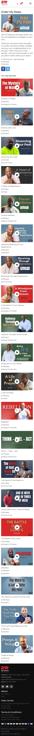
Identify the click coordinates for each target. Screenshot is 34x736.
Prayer (5, 192)
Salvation (6, 64)
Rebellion (5, 422)
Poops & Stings (7, 655)
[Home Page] (4, 3)
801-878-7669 (11, 682)
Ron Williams (5, 694)
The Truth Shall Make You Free (14, 626)
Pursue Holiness (8, 215)
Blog (2, 696)
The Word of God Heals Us (12, 480)
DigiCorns (16, 734)
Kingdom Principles (10, 104)
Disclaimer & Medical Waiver (10, 717)
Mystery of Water (8, 99)
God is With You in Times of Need (15, 509)
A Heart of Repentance (10, 186)
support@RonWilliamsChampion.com (13, 679)
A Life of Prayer (7, 393)
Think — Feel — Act (9, 451)
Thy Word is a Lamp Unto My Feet (15, 597)
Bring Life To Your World (11, 364)
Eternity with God (8, 128)
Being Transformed (9, 221)
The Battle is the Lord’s (10, 538)
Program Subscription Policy (10, 719)
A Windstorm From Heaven (12, 305)
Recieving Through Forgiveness (14, 276)
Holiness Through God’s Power (14, 334)
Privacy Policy (5, 706)
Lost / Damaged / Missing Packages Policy (15, 703)
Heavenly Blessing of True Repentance (12, 245)
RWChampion (8, 59)
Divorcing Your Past (9, 157)
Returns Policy (6, 708)
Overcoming (7, 163)
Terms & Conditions (7, 715)
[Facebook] (3, 69)
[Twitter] (8, 69)
